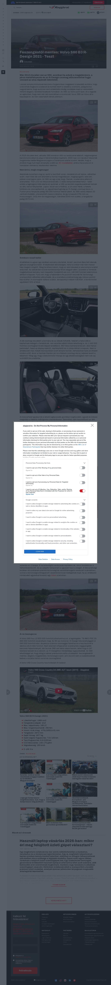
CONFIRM (40, 551)
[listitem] (55, 463)
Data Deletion (43, 559)
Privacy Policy (68, 559)
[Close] (93, 426)
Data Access (55, 559)
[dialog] (55, 492)
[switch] (82, 467)
